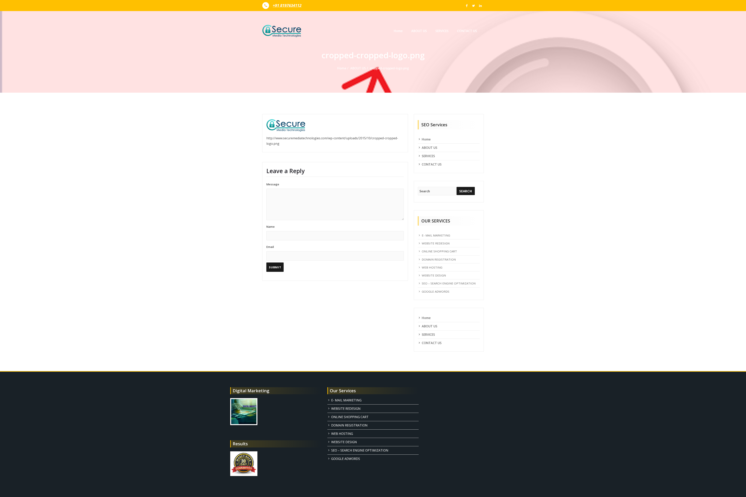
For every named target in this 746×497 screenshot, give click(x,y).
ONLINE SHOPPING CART (439, 251)
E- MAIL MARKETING (436, 235)
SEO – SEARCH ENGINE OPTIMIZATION (449, 283)
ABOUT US (419, 31)
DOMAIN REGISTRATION (439, 259)
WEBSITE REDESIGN (436, 243)
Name (270, 226)
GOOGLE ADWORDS (435, 291)
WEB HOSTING (432, 267)
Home (398, 31)
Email (270, 247)
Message (272, 184)
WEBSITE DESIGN (434, 275)
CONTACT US (467, 31)
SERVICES (442, 31)
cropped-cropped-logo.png (389, 68)
